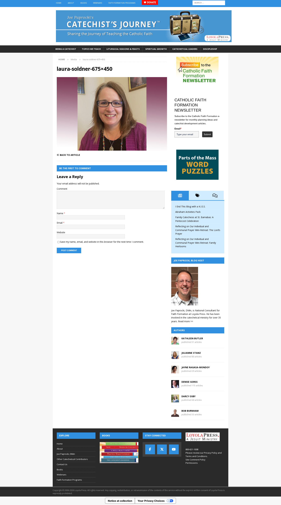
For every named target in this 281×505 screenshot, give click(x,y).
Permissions (192, 462)
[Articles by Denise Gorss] (175, 386)
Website (61, 232)
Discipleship (210, 48)
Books (83, 3)
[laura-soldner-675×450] (112, 148)
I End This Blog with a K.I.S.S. (190, 206)
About (71, 3)
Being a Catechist (65, 48)
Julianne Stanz (191, 352)
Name (60, 213)
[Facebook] (150, 449)
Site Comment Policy (195, 459)
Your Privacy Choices (151, 500)
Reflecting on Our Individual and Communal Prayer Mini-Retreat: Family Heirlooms (195, 242)
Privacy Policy (210, 452)
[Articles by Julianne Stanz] (175, 357)
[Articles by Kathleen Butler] (175, 342)
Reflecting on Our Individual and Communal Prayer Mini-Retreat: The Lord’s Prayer (197, 230)
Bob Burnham (190, 410)
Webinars (97, 3)
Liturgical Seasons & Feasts (123, 48)
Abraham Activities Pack (188, 211)
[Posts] (180, 195)
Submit (207, 134)
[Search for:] (209, 2)
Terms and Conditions (196, 456)
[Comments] (215, 195)
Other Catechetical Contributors (72, 459)
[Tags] (197, 195)
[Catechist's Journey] (144, 43)
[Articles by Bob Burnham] (175, 415)
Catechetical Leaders (184, 48)
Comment (62, 188)
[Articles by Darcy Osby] (175, 400)
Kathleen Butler (192, 338)
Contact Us (62, 464)
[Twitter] (162, 449)
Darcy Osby (188, 396)
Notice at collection (120, 500)
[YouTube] (174, 449)
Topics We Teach (91, 48)
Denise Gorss (189, 381)
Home (58, 3)
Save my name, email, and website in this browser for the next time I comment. (102, 241)
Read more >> (185, 321)
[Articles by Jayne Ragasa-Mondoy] (175, 371)
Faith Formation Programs (121, 3)
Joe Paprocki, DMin (66, 453)
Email (60, 222)
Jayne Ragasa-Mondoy (195, 367)
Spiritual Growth (156, 48)
